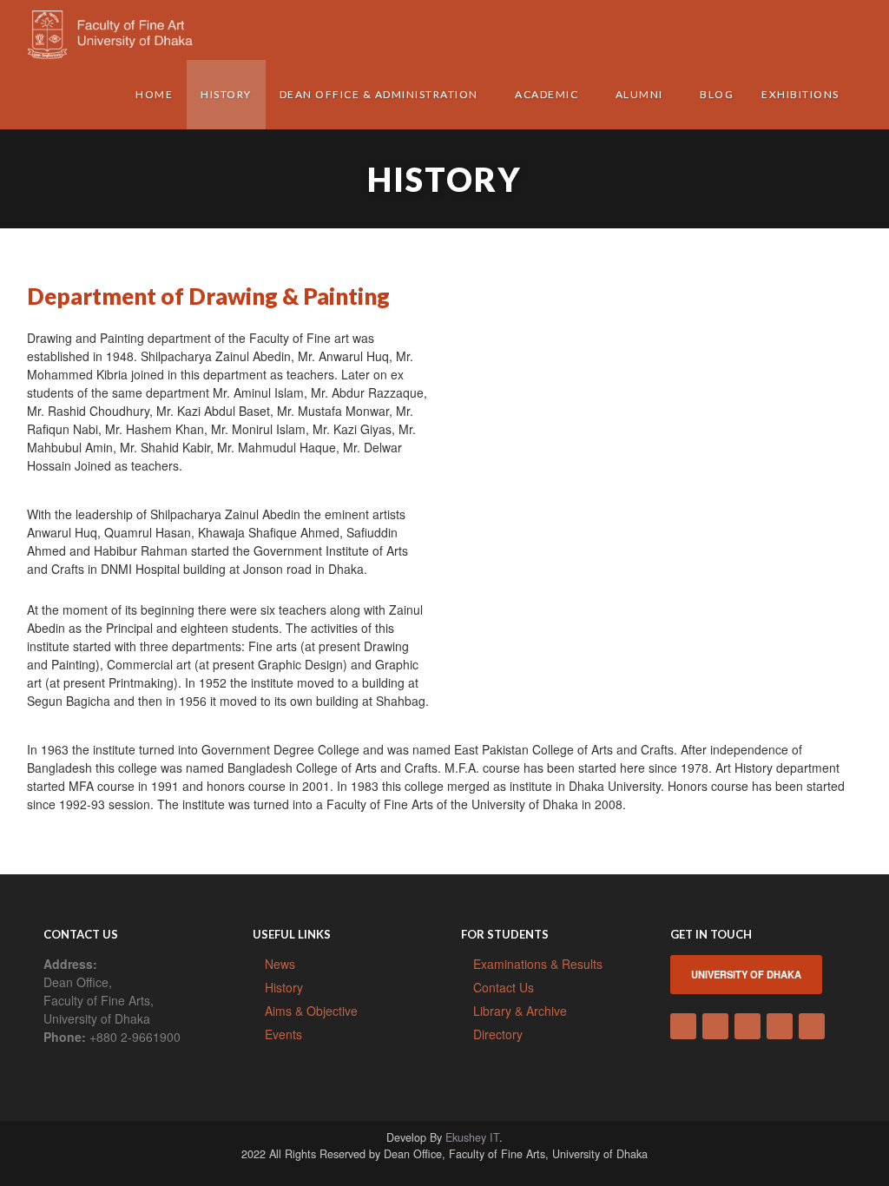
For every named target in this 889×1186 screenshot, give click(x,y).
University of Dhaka (746, 974)
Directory (498, 1034)
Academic (546, 94)
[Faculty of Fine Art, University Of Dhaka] (122, 31)
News (280, 963)
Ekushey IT (472, 1137)
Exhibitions (800, 94)
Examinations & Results (538, 963)
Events (283, 1034)
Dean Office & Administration (379, 94)
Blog (717, 94)
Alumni (639, 94)
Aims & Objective (311, 1010)
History (226, 94)
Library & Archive (520, 1010)
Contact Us (503, 987)
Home (154, 94)
